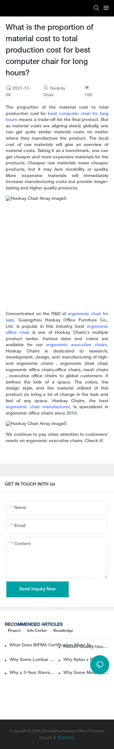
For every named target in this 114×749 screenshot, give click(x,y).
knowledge (63, 630)
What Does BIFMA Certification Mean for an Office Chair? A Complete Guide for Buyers (53, 645)
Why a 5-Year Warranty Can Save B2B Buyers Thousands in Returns (32, 673)
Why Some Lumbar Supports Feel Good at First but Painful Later (32, 660)
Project (14, 630)
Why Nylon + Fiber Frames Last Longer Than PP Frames (86, 660)
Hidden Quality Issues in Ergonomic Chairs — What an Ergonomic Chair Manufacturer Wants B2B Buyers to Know (86, 647)
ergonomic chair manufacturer (38, 407)
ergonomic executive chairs (76, 345)
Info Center (37, 630)
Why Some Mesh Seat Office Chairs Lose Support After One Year (86, 673)
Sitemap (65, 738)
